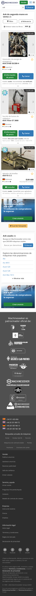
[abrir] (18, 85)
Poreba (29, 443)
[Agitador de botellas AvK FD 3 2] (18, 158)
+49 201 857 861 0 (13, 426)
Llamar (27, 76)
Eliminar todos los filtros (14, 27)
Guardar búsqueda (18, 226)
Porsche (28, 438)
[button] (34, 2)
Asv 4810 (6, 263)
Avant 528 (6, 271)
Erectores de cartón (23, 447)
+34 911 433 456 (12, 419)
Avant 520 (6, 267)
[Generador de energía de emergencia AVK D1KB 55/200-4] (18, 44)
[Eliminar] (23, 7)
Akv (4, 259)
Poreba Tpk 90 (17, 438)
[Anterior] (3, 44)
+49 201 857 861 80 (13, 429)
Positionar (9, 447)
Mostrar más (19, 278)
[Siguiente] (33, 44)
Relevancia (26, 21)
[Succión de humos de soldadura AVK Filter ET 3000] (18, 101)
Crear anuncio (17, 218)
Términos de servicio (24, 590)
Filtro (11, 21)
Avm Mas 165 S (8, 275)
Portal (7, 438)
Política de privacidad (8, 590)
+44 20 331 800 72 (13, 422)
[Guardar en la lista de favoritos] (32, 59)
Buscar (31, 7)
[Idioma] (30, 2)
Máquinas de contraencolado (14, 443)
